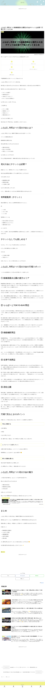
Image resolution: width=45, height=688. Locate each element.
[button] (22, 579)
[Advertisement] (22, 17)
